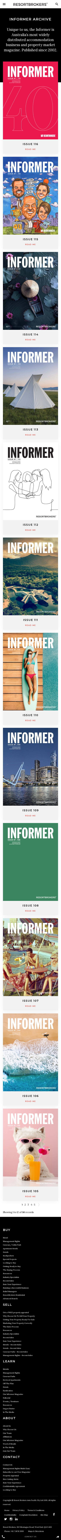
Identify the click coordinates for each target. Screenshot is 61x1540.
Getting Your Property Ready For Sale (19, 1319)
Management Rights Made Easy (16, 1468)
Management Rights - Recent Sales (18, 1355)
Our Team (7, 1433)
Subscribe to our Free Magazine (16, 1472)
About (9, 1418)
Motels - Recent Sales (12, 1345)
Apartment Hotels (10, 1248)
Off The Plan (8, 1383)
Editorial (6, 1398)
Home (7, 1510)
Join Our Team (9, 1451)
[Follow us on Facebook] (54, 1514)
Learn (9, 1361)
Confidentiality (10, 1515)
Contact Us (7, 1465)
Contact (11, 1457)
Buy (6, 1230)
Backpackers (8, 1256)
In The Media (8, 1412)
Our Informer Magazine (13, 1394)
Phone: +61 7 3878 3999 (14, 1531)
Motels (6, 1369)
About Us (7, 1426)
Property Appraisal (11, 1475)
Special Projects (10, 1259)
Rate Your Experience (12, 1284)
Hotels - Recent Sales (12, 1348)
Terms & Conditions (36, 1510)
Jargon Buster (9, 1408)
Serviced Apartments (11, 1380)
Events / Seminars (11, 1401)
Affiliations (7, 1437)
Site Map (44, 1515)
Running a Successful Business (16, 1288)
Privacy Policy (19, 1510)
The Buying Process (11, 1270)
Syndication (8, 1390)
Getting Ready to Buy (12, 1266)
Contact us (30, 1537)
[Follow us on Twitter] (5, 1519)
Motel (5, 1238)
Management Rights (11, 1241)
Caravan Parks (9, 1376)
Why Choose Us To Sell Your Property (19, 1316)
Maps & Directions (36, 1531)
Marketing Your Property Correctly (17, 1323)
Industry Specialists (11, 1277)
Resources (7, 1273)
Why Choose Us (9, 1429)
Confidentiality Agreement (14, 1486)
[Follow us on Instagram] (11, 1519)
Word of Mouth (9, 1444)
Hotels (5, 1252)
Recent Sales (8, 1281)
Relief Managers (10, 1291)
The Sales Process (11, 1327)
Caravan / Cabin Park (12, 1245)
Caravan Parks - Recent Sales (15, 1352)
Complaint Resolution (28, 1515)
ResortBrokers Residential (14, 1295)
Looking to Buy (9, 1263)
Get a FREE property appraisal (16, 1312)
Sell (7, 1304)
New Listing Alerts (10, 1479)
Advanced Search (10, 1298)
